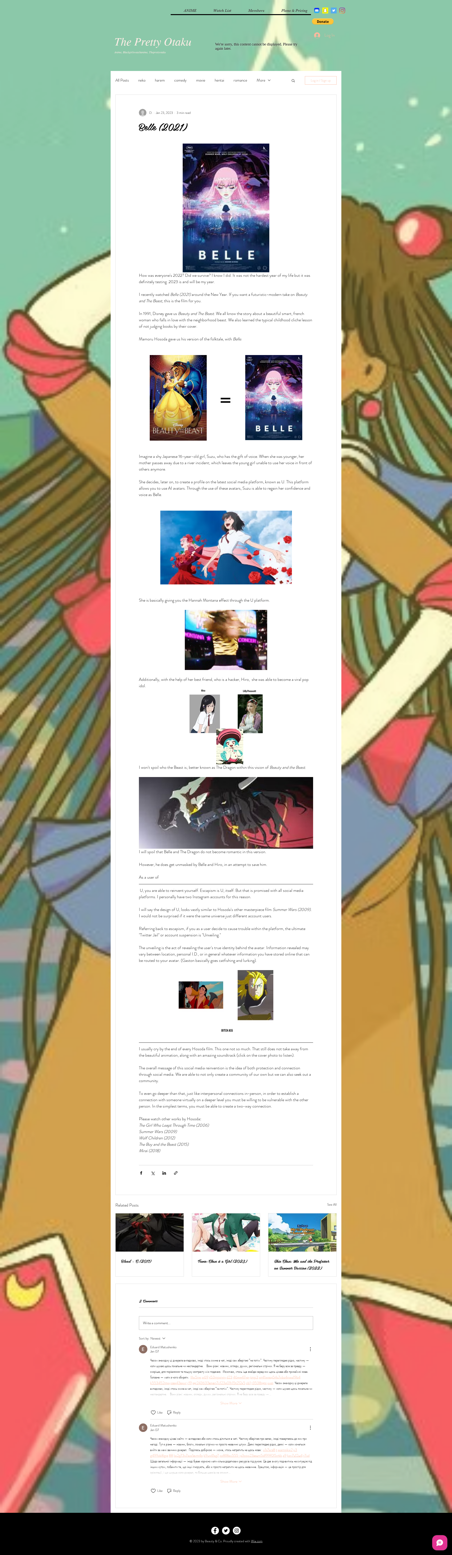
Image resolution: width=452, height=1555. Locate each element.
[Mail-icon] (317, 10)
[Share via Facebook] (141, 1173)
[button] (323, 21)
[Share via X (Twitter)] (152, 1173)
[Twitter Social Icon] (334, 10)
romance (240, 80)
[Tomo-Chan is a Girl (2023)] (226, 1232)
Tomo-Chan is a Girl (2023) (222, 1260)
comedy (180, 80)
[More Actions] (310, 1349)
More (261, 80)
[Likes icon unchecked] (153, 1412)
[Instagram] (342, 10)
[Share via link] (176, 1173)
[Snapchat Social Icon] (325, 10)
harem (160, 80)
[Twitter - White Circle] (226, 1530)
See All (332, 1204)
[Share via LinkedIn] (164, 1173)
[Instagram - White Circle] (237, 1530)
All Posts (122, 80)
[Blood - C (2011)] (150, 1232)
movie (200, 80)
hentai (219, 80)
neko (141, 80)
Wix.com (256, 1541)
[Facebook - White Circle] (215, 1530)
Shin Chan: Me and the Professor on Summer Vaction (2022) (301, 1264)
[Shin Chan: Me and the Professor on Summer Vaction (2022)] (302, 1232)
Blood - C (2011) (136, 1260)
